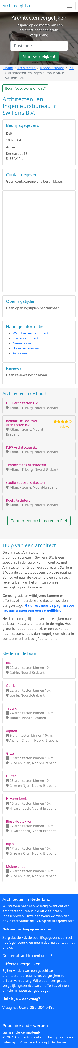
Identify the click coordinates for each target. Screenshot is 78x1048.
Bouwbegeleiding (26, 348)
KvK (9, 133)
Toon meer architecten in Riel (39, 520)
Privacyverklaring (33, 1042)
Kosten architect (25, 338)
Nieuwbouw (22, 343)
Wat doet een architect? (31, 333)
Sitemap (9, 1042)
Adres (10, 147)
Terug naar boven (62, 1037)
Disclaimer (59, 1042)
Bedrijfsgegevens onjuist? (25, 88)
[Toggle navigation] (70, 6)
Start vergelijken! (39, 56)
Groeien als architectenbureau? (27, 955)
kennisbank (30, 1032)
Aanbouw (20, 353)
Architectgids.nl (17, 5)
